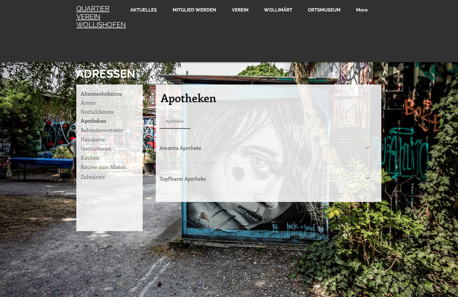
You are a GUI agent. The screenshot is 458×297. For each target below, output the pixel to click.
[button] (238, 9)
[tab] (175, 121)
